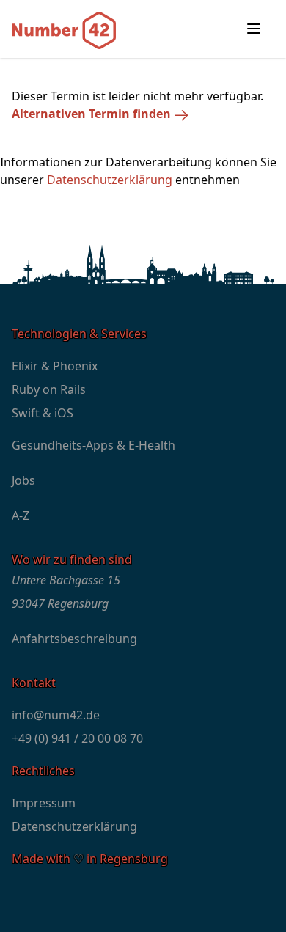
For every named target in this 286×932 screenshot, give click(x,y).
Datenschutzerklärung (109, 180)
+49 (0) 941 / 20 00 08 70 (77, 738)
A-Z (20, 515)
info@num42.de (56, 715)
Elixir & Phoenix (55, 366)
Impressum (44, 803)
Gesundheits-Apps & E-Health (93, 445)
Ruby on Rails (49, 389)
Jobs (23, 480)
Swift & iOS (42, 413)
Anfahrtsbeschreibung (74, 639)
